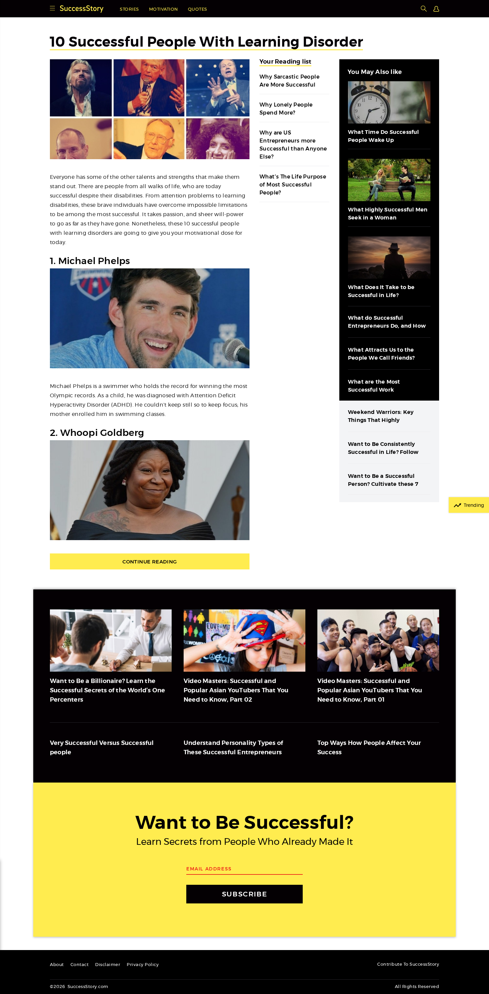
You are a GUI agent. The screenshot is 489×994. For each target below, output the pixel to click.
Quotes (197, 9)
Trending (474, 505)
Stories (129, 9)
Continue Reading (149, 561)
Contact (80, 965)
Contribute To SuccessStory (408, 964)
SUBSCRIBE (244, 894)
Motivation (163, 9)
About (57, 965)
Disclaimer (107, 965)
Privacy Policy (143, 965)
